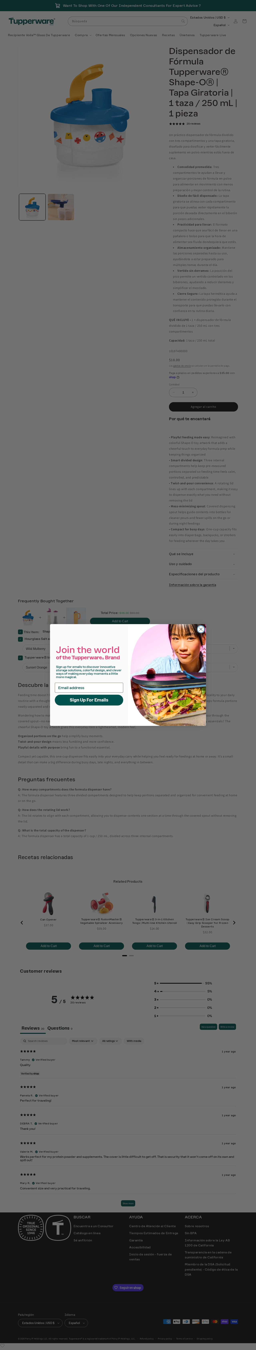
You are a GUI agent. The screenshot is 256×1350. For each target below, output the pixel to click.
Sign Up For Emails (89, 699)
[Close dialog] (200, 629)
